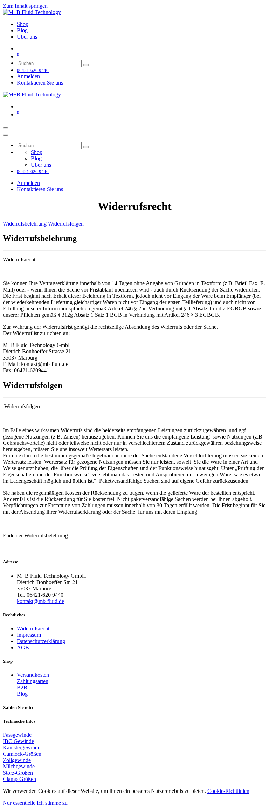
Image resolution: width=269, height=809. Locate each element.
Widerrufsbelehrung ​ (25, 224)
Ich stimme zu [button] (52, 803)
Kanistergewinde (21, 747)
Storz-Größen (18, 773)
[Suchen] (86, 65)
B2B (22, 687)
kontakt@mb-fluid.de (40, 601)
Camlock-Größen (22, 754)
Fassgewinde (17, 735)
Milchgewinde (19, 766)
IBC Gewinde (18, 741)
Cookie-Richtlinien (228, 791)
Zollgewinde (17, 760)
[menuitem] (22, 24)
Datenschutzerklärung (41, 641)
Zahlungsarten (32, 681)
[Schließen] (5, 135)
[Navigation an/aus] (5, 128)
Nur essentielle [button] (19, 803)
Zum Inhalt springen (25, 6)
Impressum (29, 635)
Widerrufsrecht (33, 628)
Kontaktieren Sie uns (40, 83)
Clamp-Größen (19, 779)
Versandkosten (33, 675)
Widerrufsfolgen (66, 224)
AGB (23, 647)
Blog (22, 694)
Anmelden (28, 76)
